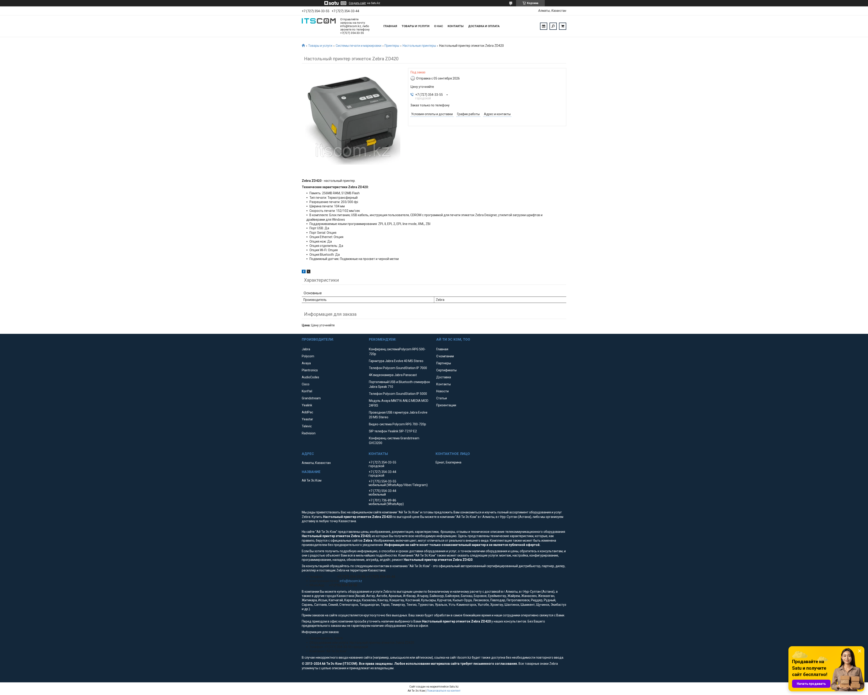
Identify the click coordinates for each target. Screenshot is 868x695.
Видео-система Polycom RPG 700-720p (397, 424)
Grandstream (311, 398)
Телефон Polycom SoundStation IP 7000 (398, 368)
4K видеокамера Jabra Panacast (393, 375)
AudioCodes (310, 377)
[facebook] (304, 272)
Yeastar (307, 419)
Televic (307, 426)
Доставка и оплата (484, 26)
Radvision (309, 433)
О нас (438, 26)
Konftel (307, 391)
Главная (390, 26)
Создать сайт (357, 3)
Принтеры (391, 45)
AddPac (307, 412)
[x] (308, 272)
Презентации (446, 405)
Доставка (443, 377)
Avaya (306, 363)
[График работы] (543, 26)
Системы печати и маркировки (358, 45)
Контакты (456, 26)
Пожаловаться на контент (443, 690)
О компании (445, 356)
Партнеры (443, 363)
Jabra (306, 349)
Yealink (307, 405)
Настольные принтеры (419, 45)
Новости (442, 391)
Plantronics (310, 370)
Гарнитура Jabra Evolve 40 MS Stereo (396, 361)
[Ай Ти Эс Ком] (319, 26)
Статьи (441, 398)
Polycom (308, 356)
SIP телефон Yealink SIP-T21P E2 (393, 431)
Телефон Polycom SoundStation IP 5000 (398, 393)
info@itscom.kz (351, 581)
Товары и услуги (415, 26)
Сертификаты (446, 370)
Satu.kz (454, 686)
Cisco (305, 384)
